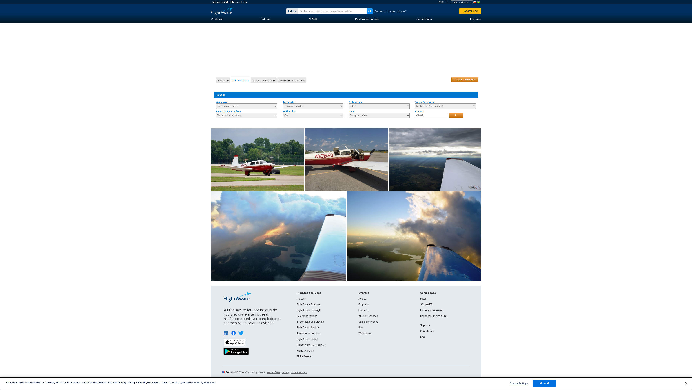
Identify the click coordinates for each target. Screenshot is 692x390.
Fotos (423, 298)
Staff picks (289, 111)
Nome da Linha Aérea (228, 111)
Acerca (362, 298)
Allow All (544, 383)
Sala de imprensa (368, 321)
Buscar (419, 111)
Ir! (456, 115)
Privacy (285, 372)
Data (351, 111)
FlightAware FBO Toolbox (311, 344)
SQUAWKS (426, 304)
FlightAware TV (305, 350)
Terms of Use (273, 372)
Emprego (363, 304)
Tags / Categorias (425, 102)
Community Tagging (291, 80)
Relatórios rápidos (307, 316)
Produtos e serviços (309, 292)
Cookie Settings (299, 372)
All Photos (240, 80)
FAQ (422, 336)
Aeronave (221, 102)
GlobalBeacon (304, 356)
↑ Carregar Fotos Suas (465, 80)
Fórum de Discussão (431, 310)
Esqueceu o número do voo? (390, 11)
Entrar (244, 2)
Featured (223, 80)
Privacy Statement (204, 382)
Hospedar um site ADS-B (434, 316)
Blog (360, 327)
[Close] (686, 383)
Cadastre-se (470, 11)
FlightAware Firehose (309, 304)
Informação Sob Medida (310, 321)
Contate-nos (427, 331)
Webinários (364, 333)
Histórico (363, 310)
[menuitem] (216, 19)
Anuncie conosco (368, 316)
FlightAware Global (307, 339)
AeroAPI (301, 298)
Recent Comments (264, 80)
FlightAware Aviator (308, 327)
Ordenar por (356, 102)
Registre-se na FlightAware (226, 2)
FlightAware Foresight (309, 310)
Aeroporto (288, 102)
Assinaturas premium (309, 333)
